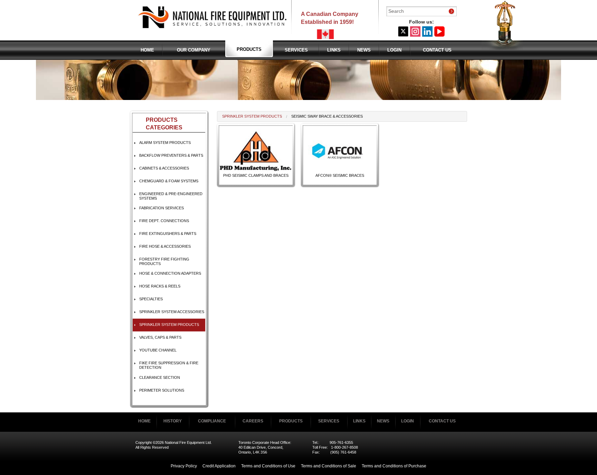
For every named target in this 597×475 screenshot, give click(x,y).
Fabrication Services (161, 208)
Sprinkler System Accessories (171, 312)
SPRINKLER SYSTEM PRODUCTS (169, 324)
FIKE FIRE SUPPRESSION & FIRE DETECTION (168, 365)
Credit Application (219, 466)
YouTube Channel (158, 350)
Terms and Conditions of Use (268, 466)
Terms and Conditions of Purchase (394, 466)
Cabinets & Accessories (164, 168)
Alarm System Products (165, 142)
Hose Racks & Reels (159, 286)
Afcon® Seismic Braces (339, 175)
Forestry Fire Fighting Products (164, 261)
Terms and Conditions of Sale (328, 466)
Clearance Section (159, 377)
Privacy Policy (184, 466)
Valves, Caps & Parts (160, 337)
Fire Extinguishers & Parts (167, 233)
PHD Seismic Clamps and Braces (255, 175)
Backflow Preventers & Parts (171, 155)
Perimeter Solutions (161, 390)
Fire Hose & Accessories (165, 246)
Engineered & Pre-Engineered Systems (170, 196)
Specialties (151, 299)
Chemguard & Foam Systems (168, 181)
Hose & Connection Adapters (170, 273)
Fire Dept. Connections (164, 221)
